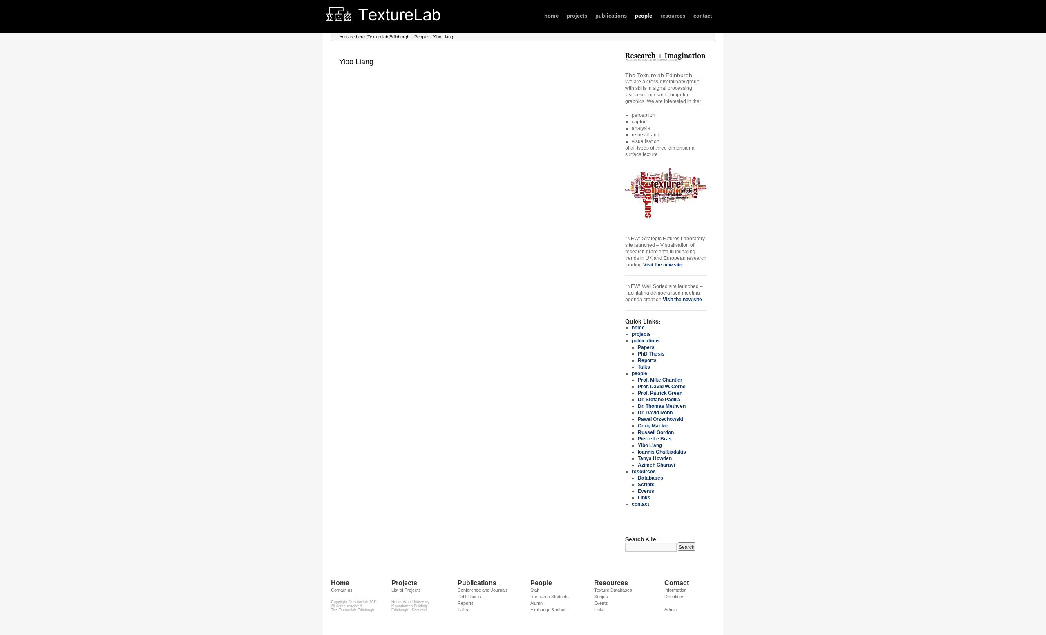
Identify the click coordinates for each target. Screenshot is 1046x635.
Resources (611, 582)
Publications (477, 582)
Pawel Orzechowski (660, 419)
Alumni (536, 603)
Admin (670, 609)
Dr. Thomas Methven (662, 406)
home (551, 16)
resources (672, 16)
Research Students (549, 596)
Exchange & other (548, 609)
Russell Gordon (656, 432)
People (541, 582)
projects (577, 16)
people (643, 16)
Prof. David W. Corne (662, 386)
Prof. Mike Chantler (660, 380)
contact (702, 16)
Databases (650, 478)
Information (675, 590)
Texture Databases (613, 590)
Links (644, 498)
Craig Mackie (653, 426)
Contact (676, 582)
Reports (647, 360)
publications (611, 16)
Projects (404, 582)
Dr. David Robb (655, 413)
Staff (534, 590)
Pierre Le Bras (655, 439)
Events (646, 491)
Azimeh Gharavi (656, 465)
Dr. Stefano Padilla (659, 399)
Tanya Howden (655, 458)
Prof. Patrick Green (660, 393)
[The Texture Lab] (398, 27)
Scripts (646, 484)
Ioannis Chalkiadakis (662, 452)
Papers (646, 347)
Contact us (342, 590)
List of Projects (406, 590)
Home (340, 582)
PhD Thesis (651, 354)
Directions (674, 596)
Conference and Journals (483, 590)
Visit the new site (662, 265)
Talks (644, 367)
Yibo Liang (650, 445)
